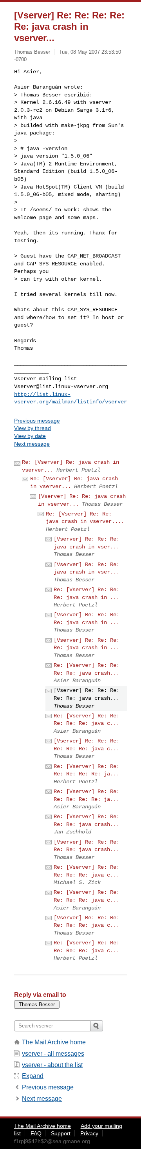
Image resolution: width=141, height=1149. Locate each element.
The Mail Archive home (54, 1042)
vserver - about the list (52, 1065)
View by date (30, 436)
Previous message (37, 420)
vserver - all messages (53, 1053)
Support (60, 1133)
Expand (32, 1076)
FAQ (36, 1133)
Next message (32, 444)
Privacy (89, 1133)
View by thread (32, 428)
